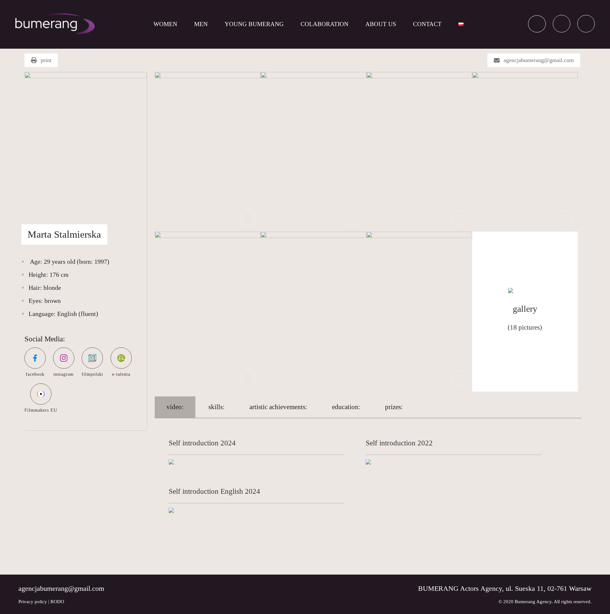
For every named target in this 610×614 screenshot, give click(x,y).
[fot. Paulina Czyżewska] (208, 151)
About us (380, 24)
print (46, 60)
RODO (57, 601)
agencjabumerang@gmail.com (539, 60)
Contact (427, 24)
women (165, 24)
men (201, 24)
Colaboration (325, 24)
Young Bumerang (254, 24)
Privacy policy (32, 601)
